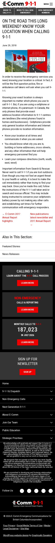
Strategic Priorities (12, 438)
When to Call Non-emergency (25, 11)
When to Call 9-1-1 (7, 11)
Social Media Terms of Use (29, 525)
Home (5, 383)
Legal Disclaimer (11, 528)
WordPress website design (16, 535)
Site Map (24, 528)
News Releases (10, 254)
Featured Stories (11, 246)
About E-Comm (10, 414)
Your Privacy (9, 525)
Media (47, 525)
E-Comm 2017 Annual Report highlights (11, 217)
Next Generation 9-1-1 (13, 406)
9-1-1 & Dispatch (11, 391)
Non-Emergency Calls (13, 399)
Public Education (11, 430)
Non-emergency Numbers (45, 11)
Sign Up (27, 372)
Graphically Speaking (42, 535)
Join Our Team (10, 422)
